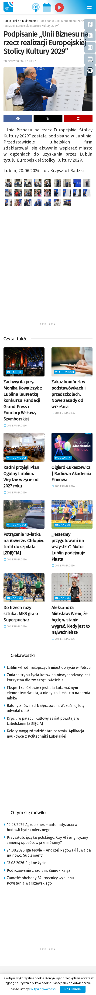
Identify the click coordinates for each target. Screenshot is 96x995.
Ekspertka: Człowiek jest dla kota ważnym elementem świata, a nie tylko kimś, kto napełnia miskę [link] (48, 693)
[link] (8, 7)
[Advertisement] (48, 273)
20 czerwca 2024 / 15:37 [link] (19, 61)
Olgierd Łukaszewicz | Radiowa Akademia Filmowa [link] (71, 473)
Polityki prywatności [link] (42, 989)
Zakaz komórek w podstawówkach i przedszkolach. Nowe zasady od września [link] (68, 394)
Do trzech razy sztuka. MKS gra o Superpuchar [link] (20, 613)
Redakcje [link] (14, 372)
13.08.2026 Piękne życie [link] (26, 863)
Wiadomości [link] (64, 372)
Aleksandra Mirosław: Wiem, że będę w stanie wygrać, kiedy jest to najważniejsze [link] (70, 620)
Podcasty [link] (63, 457)
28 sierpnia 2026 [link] (17, 425)
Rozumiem (73, 989)
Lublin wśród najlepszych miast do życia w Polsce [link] (49, 667)
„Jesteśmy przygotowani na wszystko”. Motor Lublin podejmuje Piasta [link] (68, 547)
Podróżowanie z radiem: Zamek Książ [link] (38, 870)
